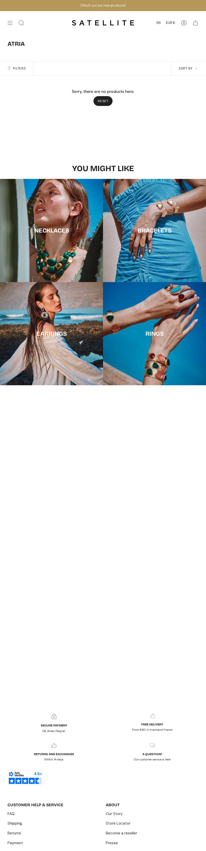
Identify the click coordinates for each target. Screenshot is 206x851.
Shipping (15, 823)
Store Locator (118, 823)
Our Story (114, 813)
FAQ (11, 813)
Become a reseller (121, 833)
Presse (112, 842)
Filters (19, 68)
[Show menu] (10, 23)
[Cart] (195, 23)
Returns (14, 833)
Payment (15, 842)
